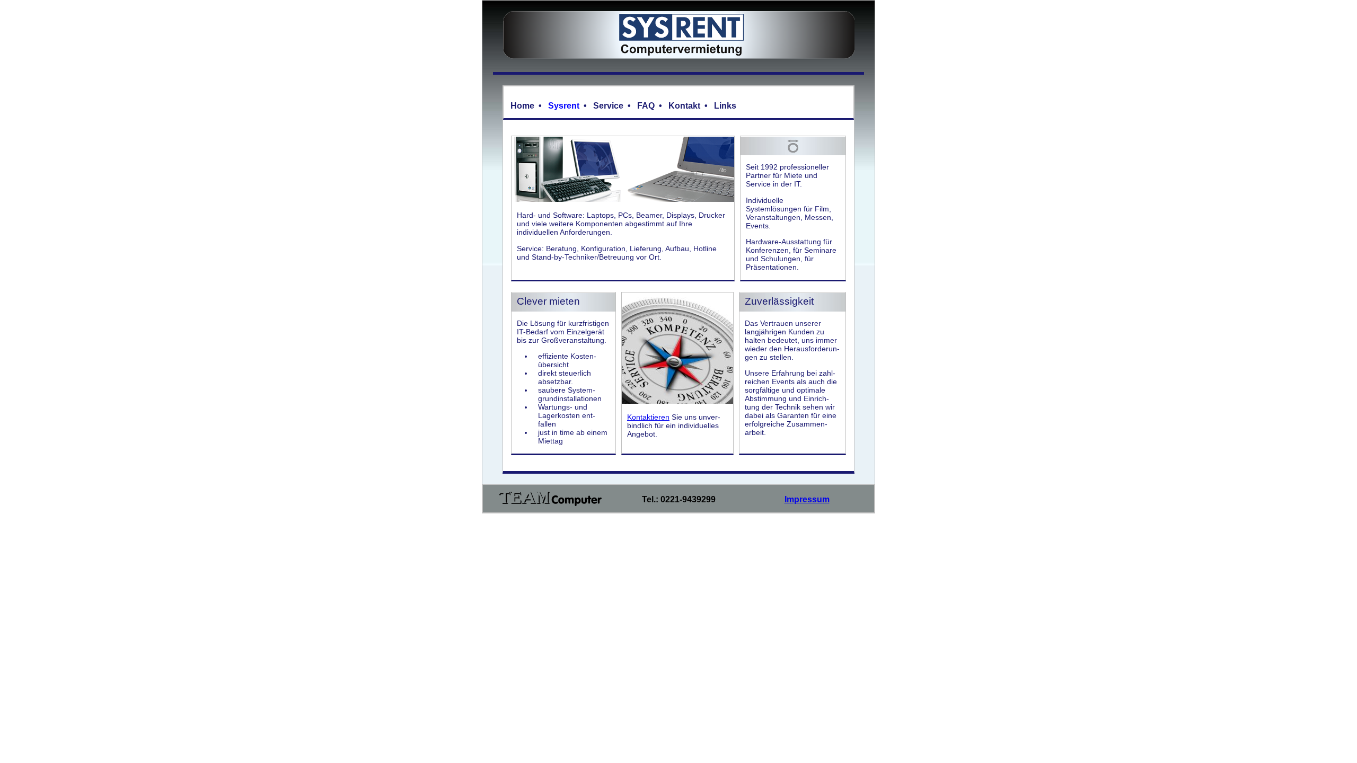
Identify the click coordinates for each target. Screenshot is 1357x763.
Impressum (807, 499)
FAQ (646, 105)
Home (522, 105)
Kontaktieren (648, 417)
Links (725, 105)
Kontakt (684, 105)
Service (608, 105)
